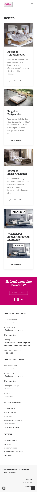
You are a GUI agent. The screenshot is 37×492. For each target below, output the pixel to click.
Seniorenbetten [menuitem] (9, 416)
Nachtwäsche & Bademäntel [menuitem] (13, 452)
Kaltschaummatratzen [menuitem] (11, 428)
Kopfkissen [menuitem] (7, 444)
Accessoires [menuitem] (8, 456)
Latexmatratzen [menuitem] (9, 424)
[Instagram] (18, 300)
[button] (3, 488)
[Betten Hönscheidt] (8, 4)
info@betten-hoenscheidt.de (15, 330)
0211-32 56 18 (9, 373)
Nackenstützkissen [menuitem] (10, 448)
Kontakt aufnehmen (18, 292)
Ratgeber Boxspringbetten (17, 172)
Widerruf (12, 472)
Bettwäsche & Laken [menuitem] (10, 440)
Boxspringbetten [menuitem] (9, 409)
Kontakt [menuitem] (29, 479)
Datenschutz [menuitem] (27, 483)
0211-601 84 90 (9, 327)
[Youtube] (22, 300)
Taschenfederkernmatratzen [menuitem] (13, 420)
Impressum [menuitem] (28, 487)
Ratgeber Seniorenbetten (16, 53)
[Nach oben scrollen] (33, 488)
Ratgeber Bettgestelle (14, 112)
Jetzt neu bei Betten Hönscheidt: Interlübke (18, 236)
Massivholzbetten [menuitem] (10, 412)
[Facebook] (14, 300)
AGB (5, 472)
